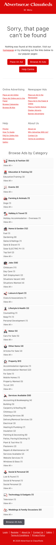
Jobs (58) (13, 262)
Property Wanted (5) (13, 381)
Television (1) (9, 499)
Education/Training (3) (14, 177)
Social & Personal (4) (18, 472)
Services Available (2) (13, 454)
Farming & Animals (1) (19, 198)
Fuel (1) (6, 233)
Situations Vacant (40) (14, 279)
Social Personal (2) (12, 484)
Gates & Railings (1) (12, 241)
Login (5, 532)
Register (15, 532)
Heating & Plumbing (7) (14, 427)
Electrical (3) (9, 423)
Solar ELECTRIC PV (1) (13, 248)
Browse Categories (10, 104)
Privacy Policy (38, 535)
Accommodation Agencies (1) (17, 366)
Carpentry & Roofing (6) (14, 408)
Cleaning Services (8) (13, 415)
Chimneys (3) (9, 412)
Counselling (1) (10, 313)
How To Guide (8, 132)
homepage (8, 50)
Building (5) (8, 404)
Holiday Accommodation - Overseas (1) (22, 218)
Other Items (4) (15, 346)
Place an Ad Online (10, 95)
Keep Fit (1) (8, 317)
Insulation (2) (9, 431)
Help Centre (28, 69)
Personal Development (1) (15, 320)
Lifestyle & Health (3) (18, 308)
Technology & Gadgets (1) (21, 494)
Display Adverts (34, 110)
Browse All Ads (38, 62)
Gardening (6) (10, 237)
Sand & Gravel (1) (11, 245)
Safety (5, 142)
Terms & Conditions (36, 139)
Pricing (5, 129)
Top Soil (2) (8, 252)
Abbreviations (8, 139)
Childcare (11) (10, 267)
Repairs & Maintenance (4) (16, 450)
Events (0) (13, 187)
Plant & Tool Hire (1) (12, 442)
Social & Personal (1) (13, 480)
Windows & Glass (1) (13, 461)
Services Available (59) (19, 395)
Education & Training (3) (20, 172)
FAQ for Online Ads (10, 135)
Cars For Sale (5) (11, 336)
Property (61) (14, 361)
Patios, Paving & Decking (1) (16, 438)
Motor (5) (13, 331)
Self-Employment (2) (13, 275)
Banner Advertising (36, 114)
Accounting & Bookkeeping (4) (17, 400)
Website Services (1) (13, 458)
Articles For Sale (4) (12, 351)
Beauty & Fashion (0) (18, 160)
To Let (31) (8, 385)
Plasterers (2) (9, 446)
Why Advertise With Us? (38, 132)
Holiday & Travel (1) (17, 213)
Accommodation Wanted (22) (17, 370)
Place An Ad (16, 62)
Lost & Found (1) (11, 476)
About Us (32, 129)
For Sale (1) (8, 373)
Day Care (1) (9, 271)
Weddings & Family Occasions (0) (25, 509)
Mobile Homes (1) (11, 377)
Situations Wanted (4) (13, 283)
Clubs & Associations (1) (14, 298)
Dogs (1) (7, 203)
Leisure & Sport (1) (17, 293)
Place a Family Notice (37, 107)
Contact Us (33, 135)
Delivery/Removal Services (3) (17, 419)
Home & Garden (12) (18, 228)
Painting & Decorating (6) (15, 435)
